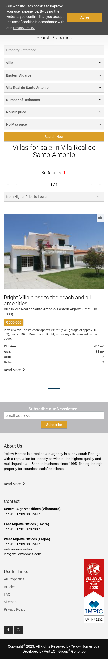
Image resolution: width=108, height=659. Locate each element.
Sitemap (10, 602)
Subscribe (54, 425)
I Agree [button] (84, 17)
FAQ (7, 594)
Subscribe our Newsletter (52, 409)
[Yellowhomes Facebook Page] (8, 630)
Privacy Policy (14, 609)
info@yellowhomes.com (22, 554)
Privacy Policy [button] (24, 28)
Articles (9, 587)
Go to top (78, 651)
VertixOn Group (57, 651)
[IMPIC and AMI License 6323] (94, 607)
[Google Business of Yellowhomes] (18, 630)
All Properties (14, 579)
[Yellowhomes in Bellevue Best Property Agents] (94, 578)
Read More (12, 370)
